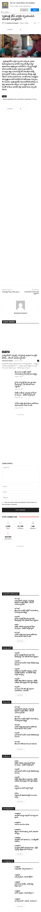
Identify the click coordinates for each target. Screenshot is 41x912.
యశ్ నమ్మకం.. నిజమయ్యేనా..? (24, 893)
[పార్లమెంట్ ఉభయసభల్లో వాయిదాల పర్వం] (7, 795)
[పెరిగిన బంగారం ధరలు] (7, 824)
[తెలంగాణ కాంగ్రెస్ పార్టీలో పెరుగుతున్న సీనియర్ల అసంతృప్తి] (7, 375)
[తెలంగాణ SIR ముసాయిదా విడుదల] (7, 743)
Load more (20, 641)
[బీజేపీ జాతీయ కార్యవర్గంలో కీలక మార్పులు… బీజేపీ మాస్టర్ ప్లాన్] (7, 396)
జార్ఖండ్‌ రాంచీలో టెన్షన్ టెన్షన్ (24, 788)
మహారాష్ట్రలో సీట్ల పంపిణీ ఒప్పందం (11, 292)
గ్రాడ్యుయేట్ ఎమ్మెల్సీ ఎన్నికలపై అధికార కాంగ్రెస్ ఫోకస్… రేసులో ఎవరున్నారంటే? (24, 602)
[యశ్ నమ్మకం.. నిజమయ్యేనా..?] (7, 892)
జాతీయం (17, 624)
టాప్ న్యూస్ (6, 352)
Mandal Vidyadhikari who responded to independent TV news (19, 99)
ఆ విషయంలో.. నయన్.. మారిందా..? (26, 901)
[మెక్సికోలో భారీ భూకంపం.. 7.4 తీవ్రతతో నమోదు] (7, 839)
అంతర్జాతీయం (18, 813)
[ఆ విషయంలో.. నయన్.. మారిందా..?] (7, 900)
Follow (20, 522)
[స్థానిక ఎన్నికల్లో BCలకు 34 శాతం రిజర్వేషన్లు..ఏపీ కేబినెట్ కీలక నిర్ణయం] (7, 385)
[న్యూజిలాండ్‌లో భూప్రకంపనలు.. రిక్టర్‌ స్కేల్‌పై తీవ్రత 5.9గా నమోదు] (7, 848)
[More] (25, 29)
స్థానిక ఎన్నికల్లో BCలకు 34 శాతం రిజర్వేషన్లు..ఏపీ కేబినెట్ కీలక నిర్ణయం (25, 384)
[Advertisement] (20, 199)
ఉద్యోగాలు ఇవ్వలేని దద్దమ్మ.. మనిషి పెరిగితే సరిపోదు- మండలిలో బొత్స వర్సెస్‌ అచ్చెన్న (26, 672)
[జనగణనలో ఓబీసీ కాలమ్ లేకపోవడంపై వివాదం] (7, 663)
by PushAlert (6, 12)
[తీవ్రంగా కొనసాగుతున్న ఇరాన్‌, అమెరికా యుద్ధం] (7, 832)
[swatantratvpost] (3, 23)
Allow (35, 10)
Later (24, 10)
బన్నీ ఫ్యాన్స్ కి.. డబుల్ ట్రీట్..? (24, 877)
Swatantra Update (7, 360)
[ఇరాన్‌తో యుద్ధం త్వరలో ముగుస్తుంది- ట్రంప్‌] (7, 815)
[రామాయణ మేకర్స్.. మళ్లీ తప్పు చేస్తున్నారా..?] (7, 884)
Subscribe (8, 532)
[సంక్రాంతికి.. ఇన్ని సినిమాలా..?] (7, 868)
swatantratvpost (13, 23)
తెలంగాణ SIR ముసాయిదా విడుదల (26, 744)
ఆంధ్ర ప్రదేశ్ (17, 616)
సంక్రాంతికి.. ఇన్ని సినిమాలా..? (24, 869)
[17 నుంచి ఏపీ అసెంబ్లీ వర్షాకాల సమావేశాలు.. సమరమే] (7, 689)
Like (8, 522)
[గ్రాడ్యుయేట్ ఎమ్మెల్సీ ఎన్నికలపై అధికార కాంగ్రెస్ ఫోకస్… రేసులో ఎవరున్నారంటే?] (20, 339)
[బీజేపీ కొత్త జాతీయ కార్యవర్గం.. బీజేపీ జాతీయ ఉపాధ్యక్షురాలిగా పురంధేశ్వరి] (7, 681)
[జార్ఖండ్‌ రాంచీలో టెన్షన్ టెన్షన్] (7, 787)
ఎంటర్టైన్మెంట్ (17, 866)
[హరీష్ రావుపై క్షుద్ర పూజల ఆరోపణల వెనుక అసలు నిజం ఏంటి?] (7, 406)
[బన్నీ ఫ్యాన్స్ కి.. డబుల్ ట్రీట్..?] (7, 876)
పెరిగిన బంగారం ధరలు (22, 824)
